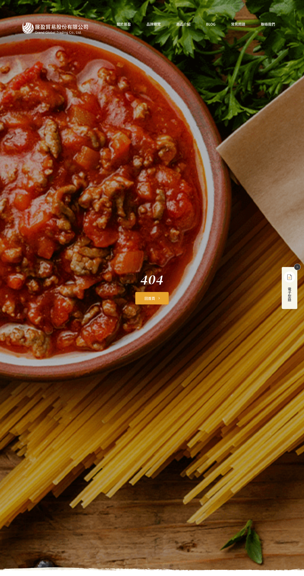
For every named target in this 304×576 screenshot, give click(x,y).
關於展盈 (124, 24)
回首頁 (149, 298)
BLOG (210, 24)
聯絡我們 (268, 24)
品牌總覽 (153, 24)
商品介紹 (183, 24)
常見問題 (238, 24)
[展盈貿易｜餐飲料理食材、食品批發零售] (55, 28)
